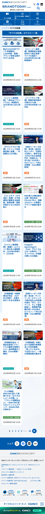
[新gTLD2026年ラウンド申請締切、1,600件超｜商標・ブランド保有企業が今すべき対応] (12, 42)
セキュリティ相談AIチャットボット (12, 472)
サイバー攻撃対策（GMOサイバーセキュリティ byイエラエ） (21, 478)
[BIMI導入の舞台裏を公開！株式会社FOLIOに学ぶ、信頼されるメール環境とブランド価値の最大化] (33, 188)
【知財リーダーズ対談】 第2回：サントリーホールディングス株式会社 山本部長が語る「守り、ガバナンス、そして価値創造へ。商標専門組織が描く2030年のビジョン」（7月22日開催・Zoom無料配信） (33, 305)
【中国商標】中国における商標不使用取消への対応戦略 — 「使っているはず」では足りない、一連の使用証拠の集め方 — (32, 349)
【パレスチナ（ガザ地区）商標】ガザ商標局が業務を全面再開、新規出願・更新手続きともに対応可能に (11, 201)
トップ (5, 28)
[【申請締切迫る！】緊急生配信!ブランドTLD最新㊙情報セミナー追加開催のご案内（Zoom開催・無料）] (12, 335)
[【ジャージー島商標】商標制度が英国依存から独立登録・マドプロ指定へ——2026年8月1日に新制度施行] (33, 42)
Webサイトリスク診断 (24, 469)
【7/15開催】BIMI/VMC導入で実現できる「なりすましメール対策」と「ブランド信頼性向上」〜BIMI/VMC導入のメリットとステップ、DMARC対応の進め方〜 (11, 400)
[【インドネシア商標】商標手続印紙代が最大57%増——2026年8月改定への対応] (33, 91)
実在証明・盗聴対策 (7, 475)
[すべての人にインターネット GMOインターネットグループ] (19, 504)
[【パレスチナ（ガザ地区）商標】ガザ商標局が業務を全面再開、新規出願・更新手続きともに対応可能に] (12, 188)
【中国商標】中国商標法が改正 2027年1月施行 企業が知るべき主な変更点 (11, 297)
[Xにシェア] (17, 443)
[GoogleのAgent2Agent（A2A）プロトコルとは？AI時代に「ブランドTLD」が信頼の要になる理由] (33, 237)
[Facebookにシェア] (23, 443)
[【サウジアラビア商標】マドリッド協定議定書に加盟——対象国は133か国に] (12, 139)
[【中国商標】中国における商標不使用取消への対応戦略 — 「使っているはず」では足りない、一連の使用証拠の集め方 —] (33, 335)
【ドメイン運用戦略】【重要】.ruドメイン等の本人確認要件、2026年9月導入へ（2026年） (11, 249)
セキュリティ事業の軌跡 (9, 483)
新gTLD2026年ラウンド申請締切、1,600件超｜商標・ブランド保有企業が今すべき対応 (11, 53)
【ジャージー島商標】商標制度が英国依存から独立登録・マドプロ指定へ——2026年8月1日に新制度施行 (32, 55)
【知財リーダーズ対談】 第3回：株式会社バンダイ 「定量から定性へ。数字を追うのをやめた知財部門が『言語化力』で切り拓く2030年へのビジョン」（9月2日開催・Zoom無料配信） (33, 157)
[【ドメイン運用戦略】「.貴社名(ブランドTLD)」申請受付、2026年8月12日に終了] (12, 91)
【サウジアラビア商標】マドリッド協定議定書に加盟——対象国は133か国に (11, 150)
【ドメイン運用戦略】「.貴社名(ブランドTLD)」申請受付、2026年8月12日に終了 (12, 102)
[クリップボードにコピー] (35, 443)
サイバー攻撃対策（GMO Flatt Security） (14, 480)
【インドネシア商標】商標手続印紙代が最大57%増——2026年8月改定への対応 (32, 102)
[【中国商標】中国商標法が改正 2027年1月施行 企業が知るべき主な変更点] (12, 286)
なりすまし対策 (35, 480)
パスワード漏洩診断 (7, 469)
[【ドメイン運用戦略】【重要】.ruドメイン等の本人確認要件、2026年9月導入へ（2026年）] (12, 237)
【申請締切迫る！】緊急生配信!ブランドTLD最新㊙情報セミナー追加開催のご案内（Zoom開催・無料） (11, 348)
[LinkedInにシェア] (29, 443)
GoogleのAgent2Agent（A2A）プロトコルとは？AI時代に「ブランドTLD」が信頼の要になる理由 (32, 250)
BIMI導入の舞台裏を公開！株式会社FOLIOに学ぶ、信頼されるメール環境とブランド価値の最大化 (33, 201)
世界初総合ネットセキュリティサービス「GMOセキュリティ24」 (20, 465)
